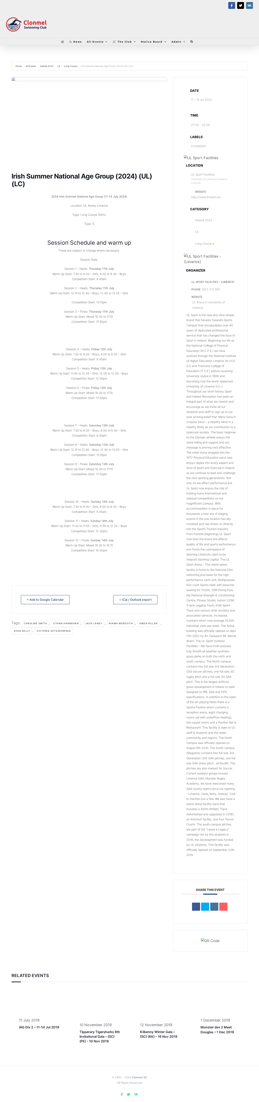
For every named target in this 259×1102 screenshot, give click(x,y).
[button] (191, 41)
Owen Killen (148, 623)
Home (19, 66)
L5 (58, 66)
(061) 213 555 (211, 289)
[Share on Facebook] (196, 907)
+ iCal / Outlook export (135, 600)
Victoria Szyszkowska (54, 630)
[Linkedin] (214, 907)
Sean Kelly (22, 630)
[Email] (223, 907)
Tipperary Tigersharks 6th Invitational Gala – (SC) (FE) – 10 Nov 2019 (100, 1036)
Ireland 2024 (46, 66)
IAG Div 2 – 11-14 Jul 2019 (39, 1027)
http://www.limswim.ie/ (206, 197)
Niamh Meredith (121, 623)
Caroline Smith (35, 623)
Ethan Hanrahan (66, 623)
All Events (31, 66)
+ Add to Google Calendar (45, 600)
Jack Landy (93, 623)
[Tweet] (205, 907)
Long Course (70, 66)
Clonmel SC (139, 1077)
